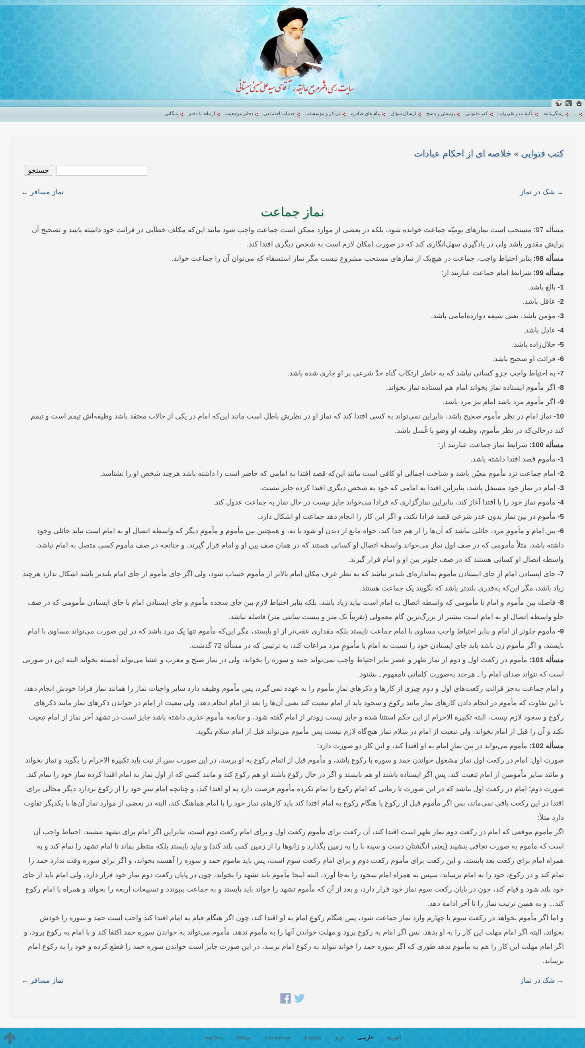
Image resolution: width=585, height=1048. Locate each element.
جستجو (38, 170)
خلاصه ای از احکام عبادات (462, 153)
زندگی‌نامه (554, 113)
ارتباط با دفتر (202, 113)
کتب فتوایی (476, 113)
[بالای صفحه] (10, 1038)
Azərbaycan (278, 1037)
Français (213, 1037)
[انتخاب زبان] (558, 103)
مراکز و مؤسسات (323, 113)
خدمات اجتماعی (279, 113)
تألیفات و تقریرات (515, 113)
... (575, 113)
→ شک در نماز (542, 192)
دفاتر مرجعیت (239, 113)
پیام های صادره (365, 113)
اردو (339, 1037)
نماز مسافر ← (42, 192)
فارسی (365, 1037)
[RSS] (569, 103)
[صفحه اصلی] (579, 103)
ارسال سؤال (403, 113)
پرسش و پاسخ (440, 113)
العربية (394, 1037)
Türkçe (243, 1037)
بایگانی (171, 113)
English (312, 1037)
